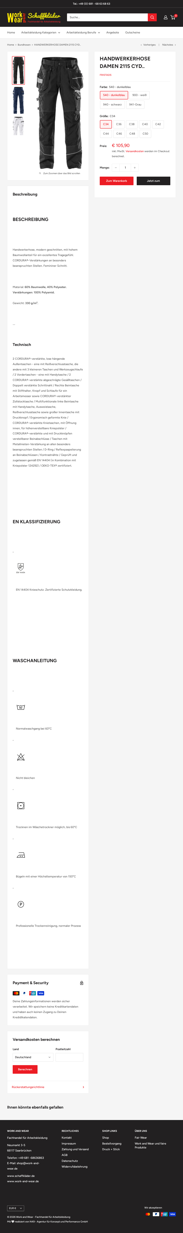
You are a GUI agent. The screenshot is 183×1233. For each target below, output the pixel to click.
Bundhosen (24, 44)
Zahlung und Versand (75, 1149)
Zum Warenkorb (116, 181)
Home (11, 32)
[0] (173, 17)
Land (16, 1049)
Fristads (106, 75)
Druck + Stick (111, 1149)
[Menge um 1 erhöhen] (135, 167)
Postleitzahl (63, 1049)
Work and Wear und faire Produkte (150, 1145)
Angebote (112, 32)
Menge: (105, 167)
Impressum (69, 1143)
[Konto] (165, 17)
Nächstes (167, 44)
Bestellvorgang (111, 1143)
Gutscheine (132, 32)
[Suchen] (152, 17)
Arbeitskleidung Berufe (81, 32)
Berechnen (25, 1069)
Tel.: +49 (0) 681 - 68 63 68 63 (91, 3)
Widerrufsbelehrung (74, 1166)
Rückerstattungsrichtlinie (28, 1087)
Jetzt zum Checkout (153, 182)
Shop (105, 1137)
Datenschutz (70, 1161)
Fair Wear (141, 1137)
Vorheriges (149, 44)
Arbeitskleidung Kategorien (38, 32)
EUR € (12, 1208)
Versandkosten (135, 151)
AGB (65, 1155)
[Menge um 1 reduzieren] (116, 167)
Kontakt (67, 1137)
